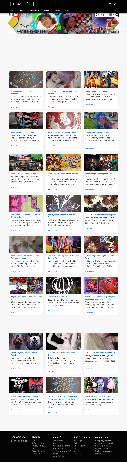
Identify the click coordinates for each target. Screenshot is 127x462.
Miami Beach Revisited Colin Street (99, 132)
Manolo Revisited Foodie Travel (23, 173)
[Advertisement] (63, 49)
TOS (33, 441)
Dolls (76, 448)
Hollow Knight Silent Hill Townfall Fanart (24, 353)
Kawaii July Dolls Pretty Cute (22, 132)
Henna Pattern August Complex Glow (63, 396)
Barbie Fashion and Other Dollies (98, 396)
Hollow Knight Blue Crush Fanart (98, 91)
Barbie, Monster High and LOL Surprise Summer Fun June (63, 257)
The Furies (57, 443)
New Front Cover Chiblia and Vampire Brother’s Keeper (26, 215)
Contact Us (37, 453)
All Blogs (78, 441)
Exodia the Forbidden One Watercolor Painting (63, 174)
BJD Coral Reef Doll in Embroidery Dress (61, 353)
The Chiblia (58, 448)
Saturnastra (58, 441)
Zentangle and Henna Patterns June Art (62, 215)
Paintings (78, 443)
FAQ (33, 448)
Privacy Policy (38, 446)
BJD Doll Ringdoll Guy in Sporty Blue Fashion (63, 92)
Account (114, 10)
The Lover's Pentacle (62, 446)
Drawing (77, 453)
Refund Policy (38, 443)
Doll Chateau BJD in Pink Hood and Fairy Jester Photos (25, 257)
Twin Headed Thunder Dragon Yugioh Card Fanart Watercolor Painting (100, 298)
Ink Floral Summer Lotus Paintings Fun (100, 214)
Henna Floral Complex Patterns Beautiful (23, 92)
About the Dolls (38, 451)
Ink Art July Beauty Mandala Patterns (62, 132)
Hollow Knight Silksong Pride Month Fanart (99, 257)
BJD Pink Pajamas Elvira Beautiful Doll (100, 352)
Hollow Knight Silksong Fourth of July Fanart (100, 174)
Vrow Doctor (58, 456)
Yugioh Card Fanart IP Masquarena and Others (26, 298)
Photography (79, 446)
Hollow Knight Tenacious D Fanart (24, 396)
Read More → (15, 107)
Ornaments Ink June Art (57, 297)
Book (76, 451)
